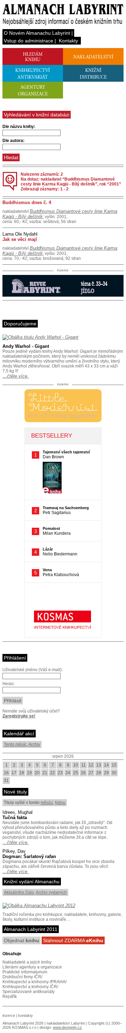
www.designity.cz (67, 1027)
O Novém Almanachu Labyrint (37, 33)
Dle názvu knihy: (18, 126)
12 (91, 765)
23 (60, 772)
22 (52, 772)
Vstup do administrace (28, 40)
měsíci (47, 802)
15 (114, 765)
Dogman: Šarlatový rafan (29, 856)
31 (6, 780)
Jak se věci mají (19, 239)
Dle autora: (13, 140)
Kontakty (68, 40)
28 (98, 772)
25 (75, 772)
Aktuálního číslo (19, 892)
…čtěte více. (15, 376)
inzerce (8, 1015)
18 (21, 772)
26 (83, 772)
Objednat (21, 940)
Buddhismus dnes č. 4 (26, 202)
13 (98, 765)
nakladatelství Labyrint (66, 1023)
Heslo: (8, 683)
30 (114, 772)
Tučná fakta (14, 817)
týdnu (60, 802)
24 (67, 772)
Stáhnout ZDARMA (73, 940)
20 (37, 772)
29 (106, 772)
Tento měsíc (15, 744)
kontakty (25, 1015)
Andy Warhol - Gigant (25, 346)
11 (83, 765)
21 (44, 772)
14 (106, 765)
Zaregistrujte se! (18, 716)
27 (91, 772)
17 (14, 772)
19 (29, 772)
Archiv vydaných (51, 892)
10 (75, 765)
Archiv (34, 744)
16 (6, 772)
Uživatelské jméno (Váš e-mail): (32, 669)
